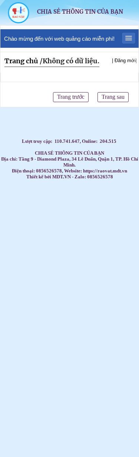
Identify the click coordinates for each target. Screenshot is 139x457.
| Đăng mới (124, 60)
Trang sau (113, 97)
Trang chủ (21, 61)
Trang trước (71, 97)
